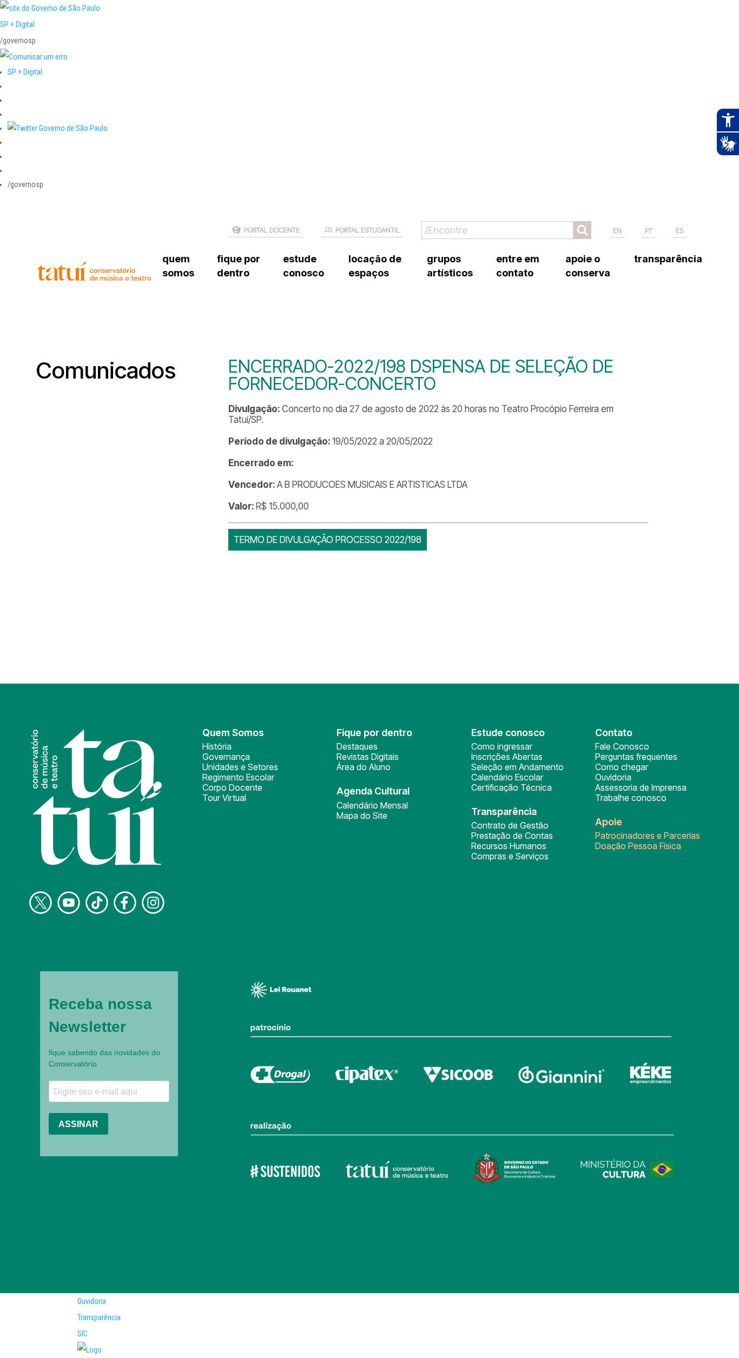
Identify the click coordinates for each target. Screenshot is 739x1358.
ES (679, 230)
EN (617, 230)
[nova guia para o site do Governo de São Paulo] (34, 56)
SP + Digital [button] (25, 72)
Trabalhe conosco (631, 797)
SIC (82, 1333)
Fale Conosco (622, 746)
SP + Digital (17, 24)
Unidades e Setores (240, 766)
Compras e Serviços (510, 856)
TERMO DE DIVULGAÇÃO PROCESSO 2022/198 (327, 539)
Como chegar (621, 766)
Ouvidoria (613, 777)
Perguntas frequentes (636, 756)
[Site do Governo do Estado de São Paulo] (50, 8)
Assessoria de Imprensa (641, 787)
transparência (668, 258)
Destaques (357, 746)
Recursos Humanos (508, 845)
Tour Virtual (224, 797)
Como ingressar (501, 746)
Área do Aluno (363, 766)
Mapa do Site (361, 815)
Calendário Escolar (507, 777)
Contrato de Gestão (510, 825)
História (217, 746)
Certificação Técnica (511, 787)
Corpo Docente (232, 787)
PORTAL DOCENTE (272, 230)
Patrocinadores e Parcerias (647, 835)
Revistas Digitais (367, 756)
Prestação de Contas (512, 835)
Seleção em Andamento (517, 766)
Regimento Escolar (238, 777)
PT (648, 230)
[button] (58, 128)
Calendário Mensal (372, 805)
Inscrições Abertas (507, 756)
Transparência (99, 1317)
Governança (226, 756)
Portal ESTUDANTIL (367, 230)
